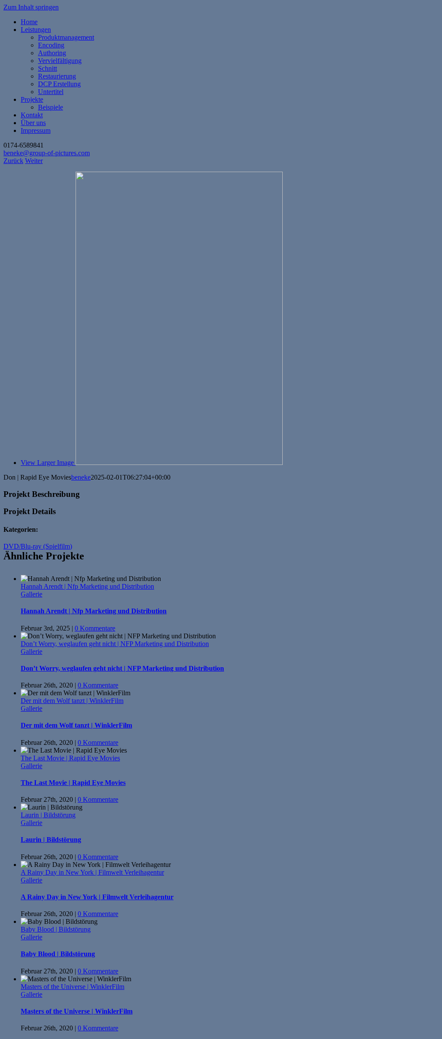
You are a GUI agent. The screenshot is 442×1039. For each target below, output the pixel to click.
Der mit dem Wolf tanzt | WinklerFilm (72, 700)
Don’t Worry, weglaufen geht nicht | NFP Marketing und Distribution (115, 643)
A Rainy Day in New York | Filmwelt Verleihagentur (92, 872)
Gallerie (31, 594)
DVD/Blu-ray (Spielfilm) (37, 546)
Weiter (34, 160)
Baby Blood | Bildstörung (56, 929)
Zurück (13, 160)
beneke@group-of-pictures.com (46, 153)
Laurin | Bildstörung (48, 815)
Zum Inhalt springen (31, 7)
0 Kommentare (95, 628)
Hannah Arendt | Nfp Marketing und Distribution (87, 586)
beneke (81, 477)
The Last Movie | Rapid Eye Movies (70, 758)
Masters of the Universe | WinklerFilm (72, 986)
